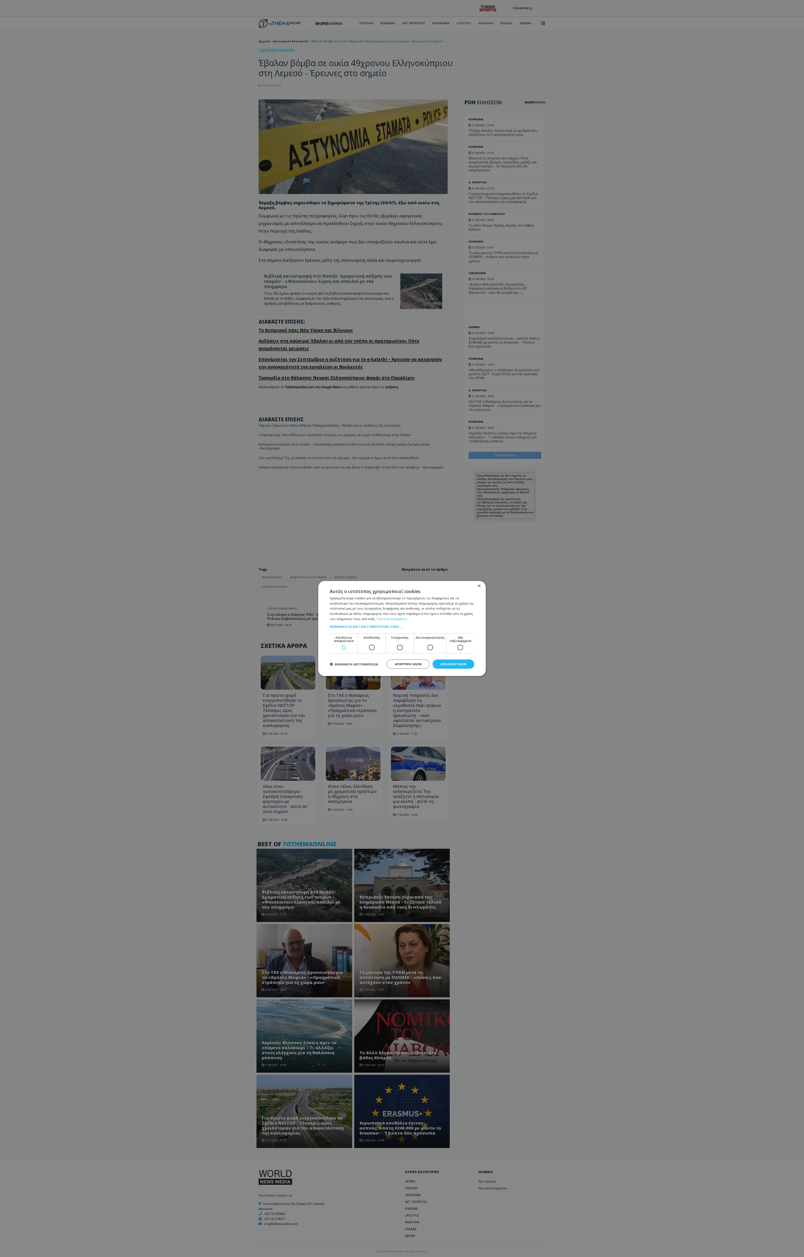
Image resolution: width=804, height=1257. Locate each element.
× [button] (479, 585)
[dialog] (402, 628)
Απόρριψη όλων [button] (408, 664)
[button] (402, 626)
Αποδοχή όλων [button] (453, 664)
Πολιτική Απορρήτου (391, 618)
